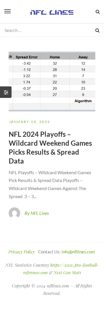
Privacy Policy (21, 252)
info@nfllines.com (78, 251)
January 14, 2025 (29, 121)
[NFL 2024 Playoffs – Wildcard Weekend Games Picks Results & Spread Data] (52, 81)
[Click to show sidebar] (6, 92)
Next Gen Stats (67, 272)
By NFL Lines (37, 213)
